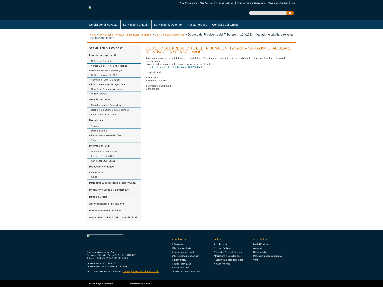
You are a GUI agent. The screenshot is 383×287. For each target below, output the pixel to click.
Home (93, 34)
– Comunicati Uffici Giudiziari (104, 79)
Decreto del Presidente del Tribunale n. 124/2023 (172, 67)
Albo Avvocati (206, 3)
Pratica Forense (197, 24)
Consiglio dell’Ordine (225, 24)
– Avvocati (94, 126)
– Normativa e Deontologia (103, 151)
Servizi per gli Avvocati (103, 24)
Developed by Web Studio (139, 283)
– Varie (92, 140)
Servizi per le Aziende (168, 24)
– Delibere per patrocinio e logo (105, 70)
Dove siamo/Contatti (278, 3)
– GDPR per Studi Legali (102, 161)
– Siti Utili (94, 177)
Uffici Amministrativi (181, 248)
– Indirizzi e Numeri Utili (101, 156)
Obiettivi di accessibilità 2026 (186, 271)
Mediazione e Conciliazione (227, 256)
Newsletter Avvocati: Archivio (228, 252)
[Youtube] (95, 247)
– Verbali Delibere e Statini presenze (108, 65)
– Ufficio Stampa (98, 93)
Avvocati (257, 248)
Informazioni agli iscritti (139, 34)
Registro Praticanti (225, 3)
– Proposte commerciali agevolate (107, 84)
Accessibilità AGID (181, 267)
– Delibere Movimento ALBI (103, 75)
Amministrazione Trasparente (251, 3)
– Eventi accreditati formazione (105, 105)
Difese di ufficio (260, 252)
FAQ (293, 3)
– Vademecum (96, 172)
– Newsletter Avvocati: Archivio (105, 89)
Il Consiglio (177, 244)
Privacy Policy (179, 260)
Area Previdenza (222, 263)
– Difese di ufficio (98, 130)
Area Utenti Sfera (188, 3)
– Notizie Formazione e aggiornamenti (109, 110)
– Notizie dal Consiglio (101, 61)
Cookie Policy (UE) (181, 263)
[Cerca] (290, 13)
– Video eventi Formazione (103, 114)
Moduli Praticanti (261, 244)
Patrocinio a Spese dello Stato (228, 260)
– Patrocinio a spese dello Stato (105, 135)
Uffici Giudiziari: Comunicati (169, 34)
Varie (255, 260)
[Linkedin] (100, 247)
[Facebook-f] (89, 247)
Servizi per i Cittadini (136, 24)
